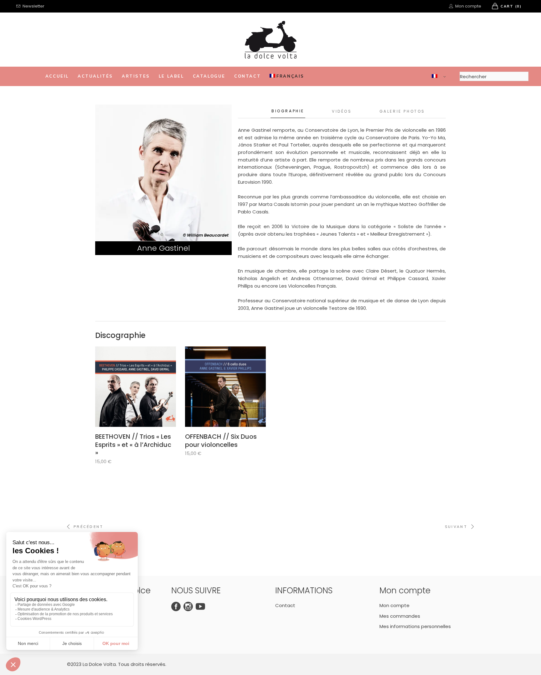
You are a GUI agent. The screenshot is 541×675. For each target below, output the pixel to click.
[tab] (287, 111)
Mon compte (394, 605)
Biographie (287, 111)
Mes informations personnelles (415, 626)
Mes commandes (399, 616)
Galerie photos (402, 111)
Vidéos (342, 111)
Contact (285, 605)
